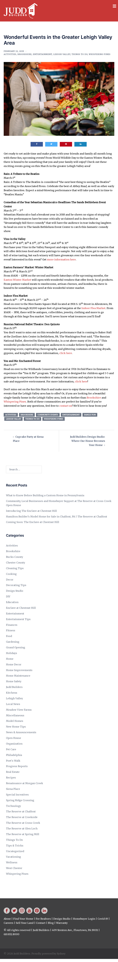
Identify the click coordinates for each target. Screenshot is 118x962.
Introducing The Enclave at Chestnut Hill (31, 510)
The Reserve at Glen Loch (21, 828)
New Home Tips (16, 726)
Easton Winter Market (17, 279)
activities (10, 415)
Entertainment (42, 54)
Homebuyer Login (84, 918)
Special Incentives (17, 794)
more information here (61, 259)
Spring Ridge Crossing (20, 800)
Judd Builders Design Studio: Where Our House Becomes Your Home (87, 441)
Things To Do (80, 54)
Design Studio (14, 590)
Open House (13, 737)
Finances (11, 624)
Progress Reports (17, 766)
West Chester (14, 868)
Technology (13, 805)
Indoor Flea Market (93, 308)
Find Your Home (23, 918)
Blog (51, 922)
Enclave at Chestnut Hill (21, 607)
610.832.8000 (11, 934)
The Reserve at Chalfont (21, 811)
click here (65, 353)
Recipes (11, 777)
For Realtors (43, 918)
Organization (14, 743)
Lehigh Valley (61, 54)
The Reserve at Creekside (21, 817)
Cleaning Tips (15, 568)
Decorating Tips (16, 585)
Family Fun (90, 415)
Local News (13, 704)
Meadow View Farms (19, 709)
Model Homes (14, 720)
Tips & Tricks (14, 845)
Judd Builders (14, 687)
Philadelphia (14, 755)
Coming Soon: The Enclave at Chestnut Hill (32, 522)
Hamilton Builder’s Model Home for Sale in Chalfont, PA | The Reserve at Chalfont (56, 516)
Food (9, 636)
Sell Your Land (24, 922)
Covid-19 (103, 918)
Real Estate (13, 771)
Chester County (15, 562)
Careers (8, 922)
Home (9, 658)
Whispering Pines (99, 54)
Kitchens (11, 692)
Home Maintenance (18, 675)
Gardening (12, 641)
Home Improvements (19, 670)
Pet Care (11, 749)
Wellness (11, 862)
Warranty (62, 922)
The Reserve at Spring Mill (22, 834)
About (7, 918)
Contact (40, 922)
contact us (65, 405)
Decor (9, 579)
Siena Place (13, 788)
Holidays (11, 653)
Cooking (11, 573)
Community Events (47, 415)
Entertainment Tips (18, 619)
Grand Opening (15, 647)
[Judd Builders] (20, 10)
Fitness (10, 630)
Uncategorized (15, 851)
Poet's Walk (13, 760)
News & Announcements (21, 732)
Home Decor (13, 664)
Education (12, 602)
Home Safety (13, 681)
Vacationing (13, 856)
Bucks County (14, 556)
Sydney (61, 953)
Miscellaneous (15, 715)
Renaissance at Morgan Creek (24, 783)
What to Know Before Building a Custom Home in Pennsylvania (45, 495)
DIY (8, 596)
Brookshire (25, 54)
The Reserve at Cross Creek (23, 822)
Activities (10, 54)
